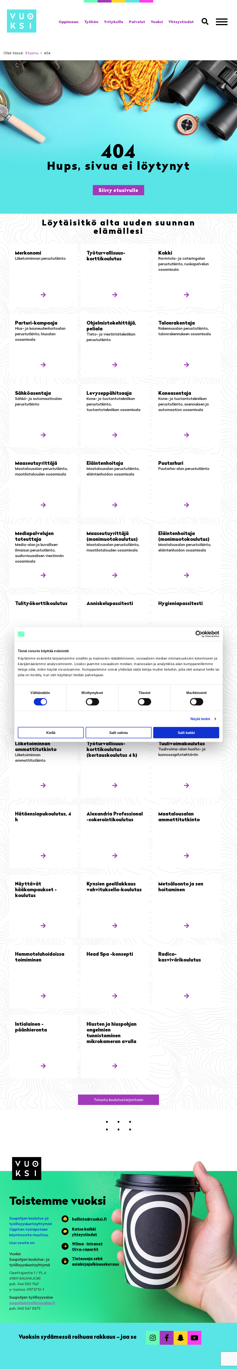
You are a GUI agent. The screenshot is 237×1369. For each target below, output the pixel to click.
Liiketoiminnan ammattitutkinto (35, 746)
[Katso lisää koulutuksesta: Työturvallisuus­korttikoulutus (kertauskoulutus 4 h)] (114, 785)
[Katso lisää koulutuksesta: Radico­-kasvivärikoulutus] (186, 995)
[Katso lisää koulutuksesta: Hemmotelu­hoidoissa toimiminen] (43, 995)
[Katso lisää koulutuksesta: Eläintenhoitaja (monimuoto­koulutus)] (186, 575)
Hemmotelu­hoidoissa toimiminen (39, 957)
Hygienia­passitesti (180, 603)
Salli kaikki (186, 732)
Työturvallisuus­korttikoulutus (106, 255)
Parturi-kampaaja (36, 322)
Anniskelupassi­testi (110, 603)
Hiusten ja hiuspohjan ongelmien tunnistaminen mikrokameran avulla (112, 1032)
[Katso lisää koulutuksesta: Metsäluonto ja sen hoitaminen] (186, 925)
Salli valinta (118, 732)
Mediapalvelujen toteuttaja (34, 536)
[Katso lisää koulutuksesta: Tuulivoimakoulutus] (186, 785)
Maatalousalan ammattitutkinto (179, 816)
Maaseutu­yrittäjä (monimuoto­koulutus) (112, 536)
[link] (68, 22)
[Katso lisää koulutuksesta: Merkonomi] (43, 294)
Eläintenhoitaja (105, 463)
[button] (206, 21)
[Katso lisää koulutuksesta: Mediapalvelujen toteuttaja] (43, 575)
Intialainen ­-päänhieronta (31, 1027)
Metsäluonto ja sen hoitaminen (180, 886)
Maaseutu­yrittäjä (36, 463)
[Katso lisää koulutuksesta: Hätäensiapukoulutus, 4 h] (43, 855)
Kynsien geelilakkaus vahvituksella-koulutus (114, 886)
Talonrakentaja (176, 322)
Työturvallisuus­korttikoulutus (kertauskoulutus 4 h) (112, 749)
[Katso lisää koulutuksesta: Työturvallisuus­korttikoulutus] (114, 294)
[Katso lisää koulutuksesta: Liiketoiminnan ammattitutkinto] (43, 785)
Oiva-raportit (85, 1249)
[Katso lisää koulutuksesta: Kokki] (186, 294)
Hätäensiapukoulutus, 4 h (43, 816)
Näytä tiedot (200, 719)
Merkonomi (28, 252)
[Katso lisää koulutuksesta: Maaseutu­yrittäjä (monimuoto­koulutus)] (114, 575)
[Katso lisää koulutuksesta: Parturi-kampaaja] (43, 364)
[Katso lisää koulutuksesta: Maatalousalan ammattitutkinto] (186, 855)
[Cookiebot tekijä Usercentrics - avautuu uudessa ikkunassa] (199, 634)
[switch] (92, 702)
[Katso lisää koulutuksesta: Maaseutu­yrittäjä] (43, 504)
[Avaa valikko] (221, 22)
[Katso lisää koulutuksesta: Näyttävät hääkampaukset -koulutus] (43, 925)
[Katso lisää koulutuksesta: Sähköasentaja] (43, 434)
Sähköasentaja (33, 393)
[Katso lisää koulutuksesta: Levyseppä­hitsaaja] (114, 434)
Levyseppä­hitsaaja (109, 393)
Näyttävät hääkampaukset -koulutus (36, 889)
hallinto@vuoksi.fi (89, 1219)
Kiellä (50, 732)
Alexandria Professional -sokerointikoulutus (115, 816)
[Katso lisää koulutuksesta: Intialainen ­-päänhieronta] (43, 1065)
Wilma (78, 1243)
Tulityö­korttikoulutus (41, 603)
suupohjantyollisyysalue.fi (32, 1302)
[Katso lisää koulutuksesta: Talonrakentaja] (186, 364)
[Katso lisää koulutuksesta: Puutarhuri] (186, 504)
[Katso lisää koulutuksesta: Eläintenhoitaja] (114, 504)
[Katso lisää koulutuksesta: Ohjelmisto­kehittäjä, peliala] (114, 364)
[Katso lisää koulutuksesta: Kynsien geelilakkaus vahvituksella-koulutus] (114, 925)
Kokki (165, 252)
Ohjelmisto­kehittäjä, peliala (111, 325)
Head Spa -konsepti (110, 954)
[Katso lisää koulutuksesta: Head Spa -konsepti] (114, 995)
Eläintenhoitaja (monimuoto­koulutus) (183, 536)
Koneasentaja (174, 393)
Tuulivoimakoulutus (181, 743)
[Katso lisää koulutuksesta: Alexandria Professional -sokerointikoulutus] (114, 855)
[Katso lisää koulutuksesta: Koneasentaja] (186, 434)
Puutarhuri (170, 463)
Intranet (95, 1243)
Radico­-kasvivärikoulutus (179, 957)
